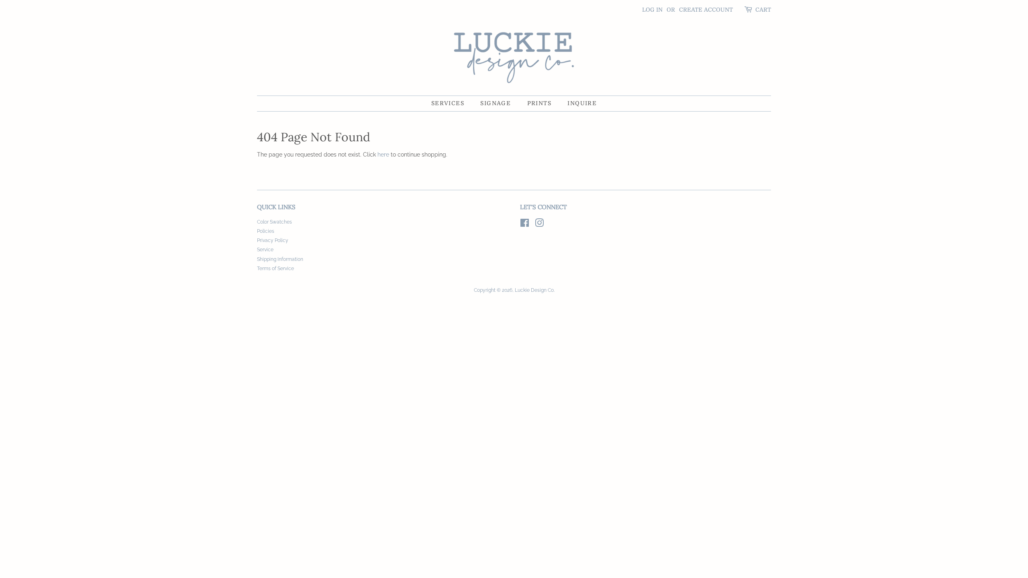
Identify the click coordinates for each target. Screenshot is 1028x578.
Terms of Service (275, 268)
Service (265, 249)
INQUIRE (582, 103)
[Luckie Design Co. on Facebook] (524, 225)
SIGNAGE (495, 103)
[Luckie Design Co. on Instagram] (539, 225)
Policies (265, 231)
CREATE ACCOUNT (706, 9)
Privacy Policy (272, 240)
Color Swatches (274, 222)
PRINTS (539, 103)
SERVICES (447, 103)
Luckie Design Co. (535, 290)
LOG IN (652, 9)
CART (763, 9)
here (383, 154)
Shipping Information (280, 259)
